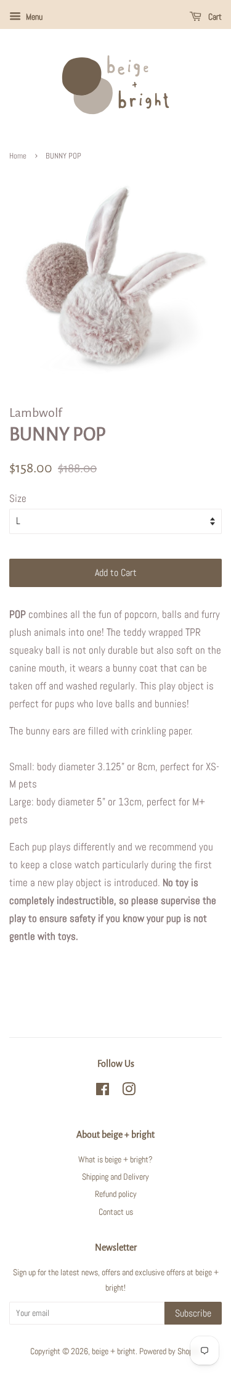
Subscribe (193, 1313)
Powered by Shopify (170, 1351)
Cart (214, 16)
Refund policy (116, 1193)
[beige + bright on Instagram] (129, 1091)
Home (17, 156)
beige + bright (114, 1351)
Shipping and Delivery (115, 1176)
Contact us (116, 1211)
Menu (33, 16)
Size (17, 498)
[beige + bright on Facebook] (102, 1091)
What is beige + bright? (115, 1159)
